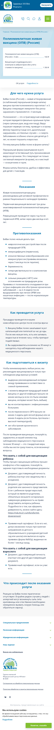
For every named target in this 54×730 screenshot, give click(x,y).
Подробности (32, 83)
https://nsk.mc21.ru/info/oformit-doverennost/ (24, 514)
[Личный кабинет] (39, 19)
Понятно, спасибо (39, 725)
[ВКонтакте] (5, 697)
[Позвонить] (22, 18)
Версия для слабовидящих (13, 652)
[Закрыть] (2, 5)
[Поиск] (28, 18)
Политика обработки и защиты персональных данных (23, 689)
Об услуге (20, 83)
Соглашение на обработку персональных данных (21, 683)
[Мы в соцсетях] (10, 697)
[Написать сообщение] (33, 18)
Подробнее (7, 719)
